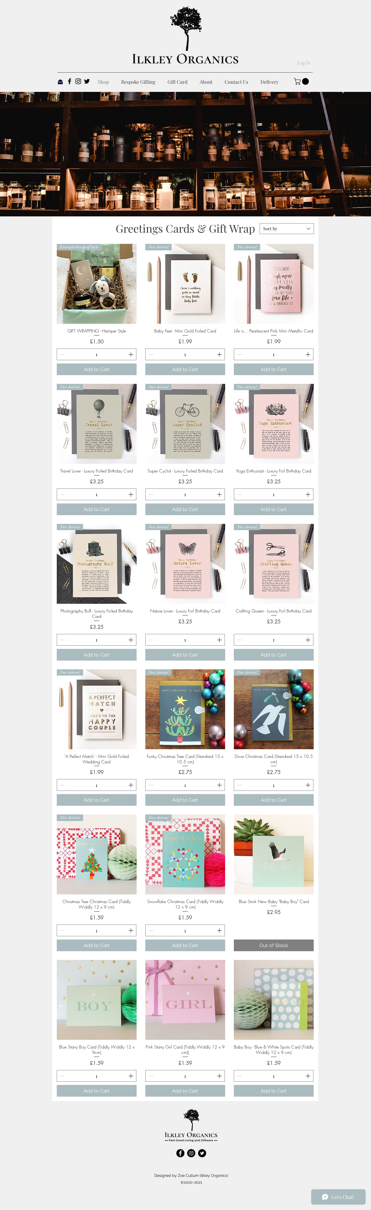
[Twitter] (87, 81)
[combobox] (287, 228)
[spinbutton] (96, 354)
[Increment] (131, 354)
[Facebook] (69, 81)
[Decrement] (62, 354)
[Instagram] (78, 81)
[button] (302, 81)
